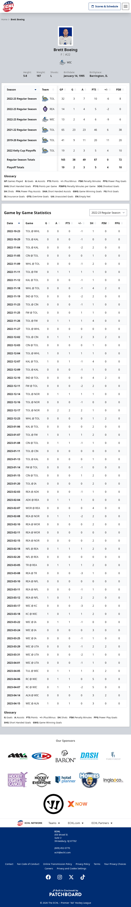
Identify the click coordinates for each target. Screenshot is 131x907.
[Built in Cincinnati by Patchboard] (65, 892)
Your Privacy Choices (115, 863)
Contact (9, 863)
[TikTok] (82, 877)
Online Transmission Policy (57, 863)
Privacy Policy (83, 863)
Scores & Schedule (106, 6)
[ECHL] (8, 6)
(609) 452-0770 (62, 848)
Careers (49, 868)
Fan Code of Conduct (28, 863)
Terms (97, 863)
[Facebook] (48, 877)
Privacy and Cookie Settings (71, 868)
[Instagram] (59, 877)
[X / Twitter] (71, 877)
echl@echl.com (62, 852)
